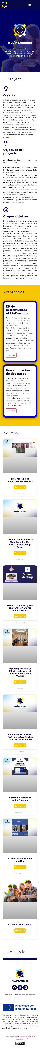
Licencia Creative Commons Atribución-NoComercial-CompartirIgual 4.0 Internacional (21, 1037)
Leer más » (20, 487)
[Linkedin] (25, 987)
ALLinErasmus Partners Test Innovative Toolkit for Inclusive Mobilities (20, 737)
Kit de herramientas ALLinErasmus (17, 310)
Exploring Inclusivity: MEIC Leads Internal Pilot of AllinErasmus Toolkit (20, 672)
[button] (29, 5)
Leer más (11, 355)
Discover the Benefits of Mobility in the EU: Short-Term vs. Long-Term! (20, 543)
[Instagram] (20, 987)
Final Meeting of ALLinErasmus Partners (20, 480)
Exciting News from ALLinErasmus (20, 798)
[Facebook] (14, 987)
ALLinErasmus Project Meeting (20, 859)
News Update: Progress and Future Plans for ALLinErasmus (20, 608)
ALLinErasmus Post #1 (20, 924)
